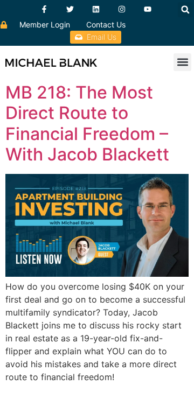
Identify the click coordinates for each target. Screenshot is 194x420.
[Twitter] (70, 9)
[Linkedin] (96, 9)
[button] (185, 9)
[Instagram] (122, 9)
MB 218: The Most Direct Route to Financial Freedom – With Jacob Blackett (87, 123)
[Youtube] (147, 9)
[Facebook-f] (44, 9)
